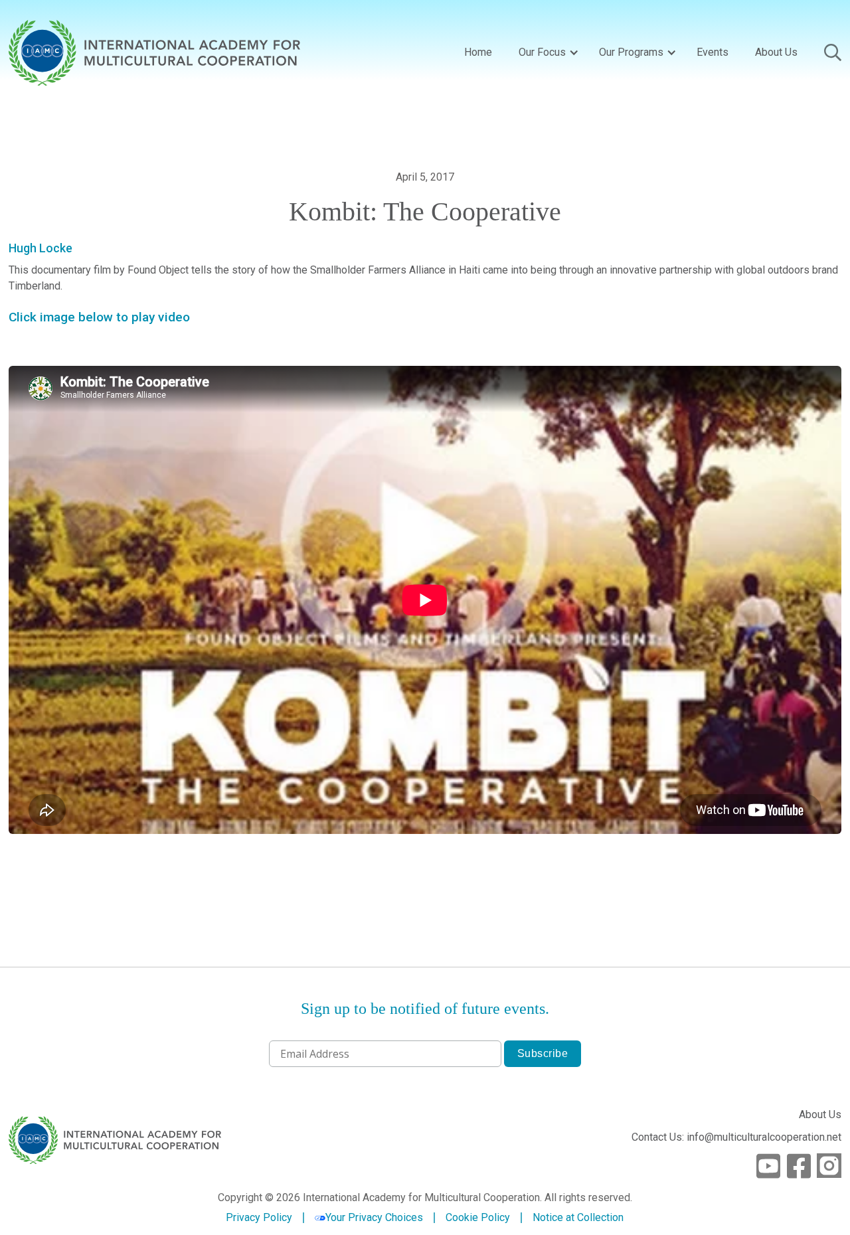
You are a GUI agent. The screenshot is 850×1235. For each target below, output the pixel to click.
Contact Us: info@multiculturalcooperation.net (736, 1137)
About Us (776, 52)
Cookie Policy (478, 1217)
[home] (154, 53)
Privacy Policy (259, 1217)
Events (712, 52)
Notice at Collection (578, 1217)
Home (478, 52)
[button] (545, 52)
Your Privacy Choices (374, 1217)
